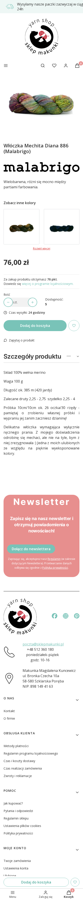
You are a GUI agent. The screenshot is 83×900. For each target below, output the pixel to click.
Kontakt (9, 711)
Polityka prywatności (18, 833)
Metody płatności (16, 746)
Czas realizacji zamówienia (23, 768)
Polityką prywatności (55, 568)
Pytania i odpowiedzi (18, 811)
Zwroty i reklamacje (18, 776)
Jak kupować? (13, 803)
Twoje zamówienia (17, 861)
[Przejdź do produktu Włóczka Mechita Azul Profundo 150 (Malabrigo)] (62, 227)
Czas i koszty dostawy (19, 761)
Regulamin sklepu (16, 818)
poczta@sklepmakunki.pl (43, 644)
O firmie (9, 718)
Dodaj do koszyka (35, 325)
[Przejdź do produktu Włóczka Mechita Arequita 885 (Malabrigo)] (21, 227)
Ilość (7, 294)
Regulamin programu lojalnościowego (31, 753)
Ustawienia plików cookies (22, 826)
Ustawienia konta (16, 868)
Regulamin (54, 559)
